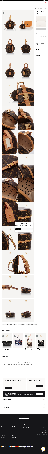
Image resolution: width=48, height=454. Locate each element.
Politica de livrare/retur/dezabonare (26, 433)
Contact (1, 426)
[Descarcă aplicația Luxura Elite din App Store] (21, 418)
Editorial (41, 4)
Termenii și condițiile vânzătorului (26, 427)
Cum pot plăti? (13, 433)
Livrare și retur (5, 404)
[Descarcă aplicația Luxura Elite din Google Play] (26, 418)
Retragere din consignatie (3, 437)
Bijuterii (20, 4)
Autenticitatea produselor (14, 437)
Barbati (34, 4)
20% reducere (10, 4)
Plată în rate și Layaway (7, 402)
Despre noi (13, 426)
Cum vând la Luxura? (3, 435)
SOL (23, 438)
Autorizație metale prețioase (26, 439)
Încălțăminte (23, 4)
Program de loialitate (14, 428)
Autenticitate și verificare (7, 399)
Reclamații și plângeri (25, 441)
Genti (14, 4)
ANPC (24, 436)
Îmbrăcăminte (31, 4)
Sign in (43, 2)
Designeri (38, 4)
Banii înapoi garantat (14, 435)
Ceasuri (17, 4)
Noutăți (7, 4)
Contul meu (2, 433)
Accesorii (27, 4)
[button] (32, 223)
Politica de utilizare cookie (25, 430)
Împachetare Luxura (6, 407)
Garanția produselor (14, 439)
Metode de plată (2, 428)
